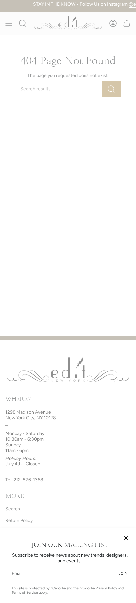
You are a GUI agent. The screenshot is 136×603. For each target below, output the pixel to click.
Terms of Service (25, 592)
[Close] (126, 538)
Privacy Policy (106, 588)
